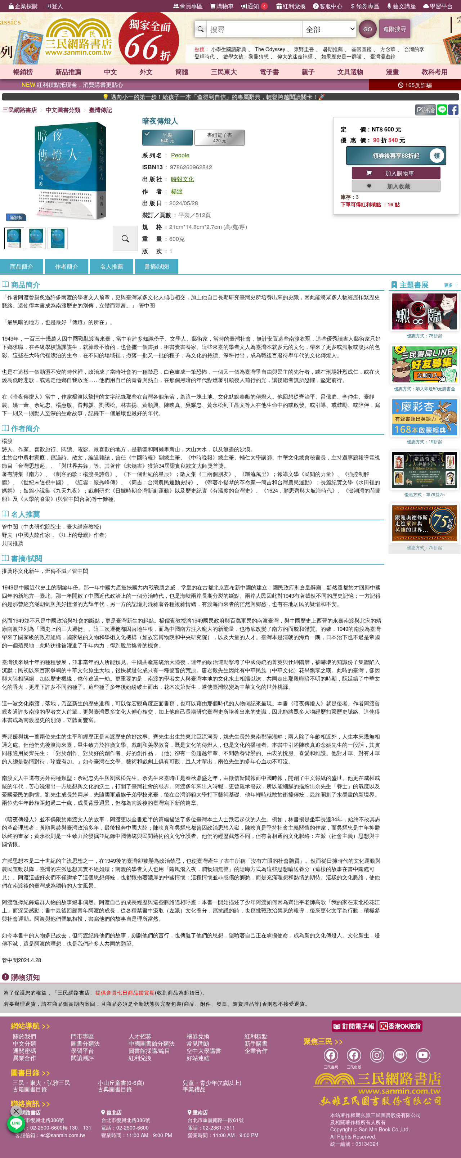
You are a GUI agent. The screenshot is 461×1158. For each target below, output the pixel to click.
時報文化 (182, 179)
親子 (308, 71)
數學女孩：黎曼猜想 (246, 56)
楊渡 (177, 191)
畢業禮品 (194, 1089)
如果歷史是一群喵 (341, 56)
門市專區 (82, 1036)
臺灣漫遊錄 (382, 56)
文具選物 (350, 71)
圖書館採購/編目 (149, 1050)
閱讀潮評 (82, 1058)
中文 (110, 71)
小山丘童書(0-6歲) (121, 1082)
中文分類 (24, 1043)
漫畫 (392, 71)
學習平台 (441, 6)
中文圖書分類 (63, 110)
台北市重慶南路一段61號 (216, 1119)
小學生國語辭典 (228, 49)
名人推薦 (111, 266)
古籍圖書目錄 (30, 1089)
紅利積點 (256, 1036)
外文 (146, 71)
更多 (449, 284)
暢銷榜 (23, 71)
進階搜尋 (394, 28)
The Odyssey (270, 49)
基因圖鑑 (362, 49)
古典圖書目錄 (115, 1089)
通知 (256, 6)
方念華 (387, 49)
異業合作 (24, 1058)
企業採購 (26, 6)
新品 (68, 71)
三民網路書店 (20, 110)
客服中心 (331, 6)
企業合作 (256, 1050)
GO (367, 29)
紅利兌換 (294, 6)
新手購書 (256, 1043)
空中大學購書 (204, 1050)
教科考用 (435, 71)
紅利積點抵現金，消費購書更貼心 (72, 84)
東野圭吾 (304, 49)
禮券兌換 (198, 1036)
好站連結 (198, 1058)
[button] (425, 550)
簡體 (181, 71)
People (180, 155)
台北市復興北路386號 (39, 1119)
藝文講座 (404, 6)
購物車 (225, 6)
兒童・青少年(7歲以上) (212, 1082)
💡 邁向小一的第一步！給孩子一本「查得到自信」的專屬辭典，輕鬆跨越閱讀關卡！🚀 (180, 96)
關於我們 (24, 1036)
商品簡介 (21, 266)
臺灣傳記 (100, 110)
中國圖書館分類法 (152, 1043)
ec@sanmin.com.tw (62, 1135)
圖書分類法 (85, 1043)
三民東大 (224, 71)
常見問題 (198, 1043)
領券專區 (367, 6)
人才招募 (140, 1036)
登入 (57, 6)
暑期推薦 (333, 49)
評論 (429, 110)
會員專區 (191, 6)
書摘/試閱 (156, 266)
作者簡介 (66, 266)
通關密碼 (24, 1050)
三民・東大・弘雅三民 (41, 1082)
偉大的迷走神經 (295, 56)
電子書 (269, 71)
